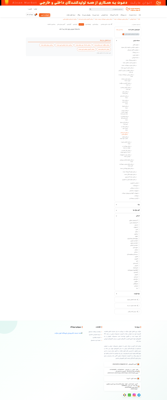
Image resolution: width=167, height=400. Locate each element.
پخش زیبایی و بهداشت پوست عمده (103, 19)
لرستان (136, 277)
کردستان (135, 263)
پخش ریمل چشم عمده (125, 92)
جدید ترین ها (96, 15)
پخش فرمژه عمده (125, 107)
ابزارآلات (136, 196)
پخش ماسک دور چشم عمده (83, 45)
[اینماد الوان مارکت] (68, 333)
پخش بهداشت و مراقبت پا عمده (126, 147)
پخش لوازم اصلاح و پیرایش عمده (126, 160)
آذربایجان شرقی (133, 220)
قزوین (136, 259)
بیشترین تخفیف (51, 24)
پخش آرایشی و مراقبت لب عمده (124, 84)
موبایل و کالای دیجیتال (133, 50)
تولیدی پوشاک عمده (131, 60)
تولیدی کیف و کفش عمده (129, 63)
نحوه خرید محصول (96, 340)
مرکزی (136, 281)
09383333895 (130, 371)
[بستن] (123, 34)
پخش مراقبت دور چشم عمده (101, 45)
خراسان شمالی (134, 245)
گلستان (136, 272)
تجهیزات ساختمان (134, 191)
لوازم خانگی (135, 45)
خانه (140, 15)
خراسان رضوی (134, 243)
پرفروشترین (88, 24)
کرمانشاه (135, 268)
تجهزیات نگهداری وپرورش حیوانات (130, 193)
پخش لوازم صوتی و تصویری (129, 179)
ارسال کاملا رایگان (132, 311)
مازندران (136, 279)
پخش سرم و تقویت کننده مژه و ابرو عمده (124, 112)
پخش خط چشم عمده (124, 97)
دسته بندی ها (133, 15)
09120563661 (119, 371)
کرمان (136, 265)
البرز (137, 229)
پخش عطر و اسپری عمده (127, 68)
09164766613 (111, 373)
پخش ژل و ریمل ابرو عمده (124, 123)
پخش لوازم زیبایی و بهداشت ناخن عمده (126, 165)
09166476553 (131, 373)
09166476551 (117, 373)
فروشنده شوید (45, 15)
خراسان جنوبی (134, 241)
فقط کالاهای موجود (131, 299)
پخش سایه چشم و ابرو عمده (125, 102)
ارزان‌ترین (75, 24)
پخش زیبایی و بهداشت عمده (121, 19)
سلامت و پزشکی (134, 188)
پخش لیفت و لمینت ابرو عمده (124, 128)
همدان (136, 286)
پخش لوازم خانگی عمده (130, 174)
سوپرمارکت (135, 185)
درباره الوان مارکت (71, 15)
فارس (136, 256)
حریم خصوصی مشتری (95, 334)
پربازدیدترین (95, 24)
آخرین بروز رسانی (61, 24)
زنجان (136, 250)
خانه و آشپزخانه (114, 15)
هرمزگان (135, 284)
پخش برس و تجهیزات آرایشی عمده (125, 155)
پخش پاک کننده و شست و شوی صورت (125, 151)
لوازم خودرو (135, 55)
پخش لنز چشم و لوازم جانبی (69, 19)
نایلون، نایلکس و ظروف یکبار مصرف (129, 47)
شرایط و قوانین (97, 337)
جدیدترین (81, 24)
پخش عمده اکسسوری (130, 177)
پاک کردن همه (119, 29)
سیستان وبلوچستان (132, 254)
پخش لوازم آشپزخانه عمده (129, 172)
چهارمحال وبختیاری (133, 238)
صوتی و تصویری (134, 183)
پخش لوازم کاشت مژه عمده (124, 137)
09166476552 (124, 373)
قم (137, 261)
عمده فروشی (104, 15)
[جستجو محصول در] (90, 9)
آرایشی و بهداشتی (133, 198)
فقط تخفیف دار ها (131, 305)
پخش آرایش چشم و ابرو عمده (85, 19)
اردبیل (136, 225)
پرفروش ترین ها (86, 15)
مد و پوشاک (123, 15)
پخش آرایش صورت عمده (125, 143)
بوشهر (136, 234)
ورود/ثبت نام (30, 14)
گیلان (136, 275)
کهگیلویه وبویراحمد (133, 270)
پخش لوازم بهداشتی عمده (126, 168)
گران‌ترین (69, 24)
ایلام (136, 232)
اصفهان (136, 227)
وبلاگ (78, 15)
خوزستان (135, 247)
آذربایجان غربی (134, 223)
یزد (137, 288)
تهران (136, 236)
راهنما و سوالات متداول (95, 332)
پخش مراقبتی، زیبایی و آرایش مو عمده (126, 71)
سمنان (136, 252)
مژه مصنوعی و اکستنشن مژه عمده (124, 118)
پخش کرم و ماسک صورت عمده (125, 80)
